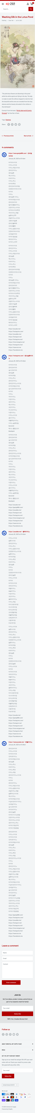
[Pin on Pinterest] (12, 124)
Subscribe (17, 1014)
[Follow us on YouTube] (14, 1034)
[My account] (28, 4)
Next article (27, 136)
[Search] (30, 9)
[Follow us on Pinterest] (10, 1034)
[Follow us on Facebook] (3, 1034)
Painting (4, 20)
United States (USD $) (8, 1085)
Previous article (9, 136)
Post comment (11, 982)
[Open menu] (3, 4)
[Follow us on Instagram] (6, 1034)
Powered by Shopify (7, 1109)
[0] (31, 4)
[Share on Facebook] (8, 124)
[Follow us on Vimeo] (17, 1034)
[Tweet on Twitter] (15, 124)
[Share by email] (19, 124)
